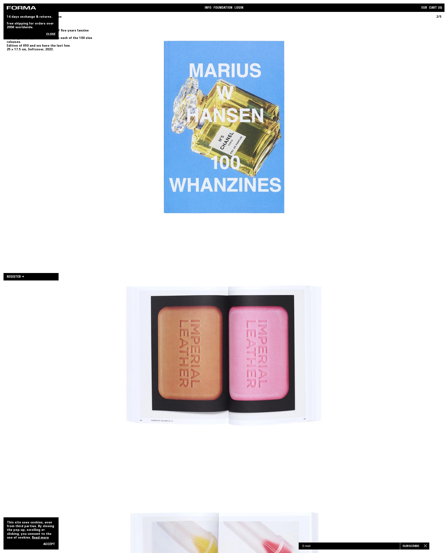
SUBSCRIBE (410, 546)
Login (238, 8)
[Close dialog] (429, 546)
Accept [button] (49, 544)
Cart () (435, 8)
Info (208, 8)
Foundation (223, 8)
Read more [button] (40, 537)
